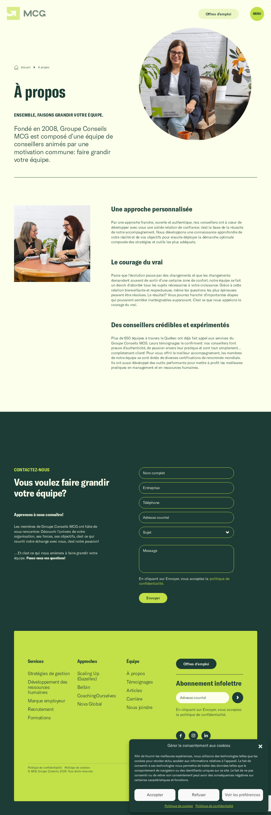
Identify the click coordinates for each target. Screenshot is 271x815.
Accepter (155, 794)
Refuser (199, 794)
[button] (260, 745)
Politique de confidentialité (214, 806)
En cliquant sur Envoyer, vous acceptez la (208, 712)
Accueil (25, 67)
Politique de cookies (179, 806)
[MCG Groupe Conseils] (26, 13)
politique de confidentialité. (203, 714)
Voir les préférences (242, 794)
